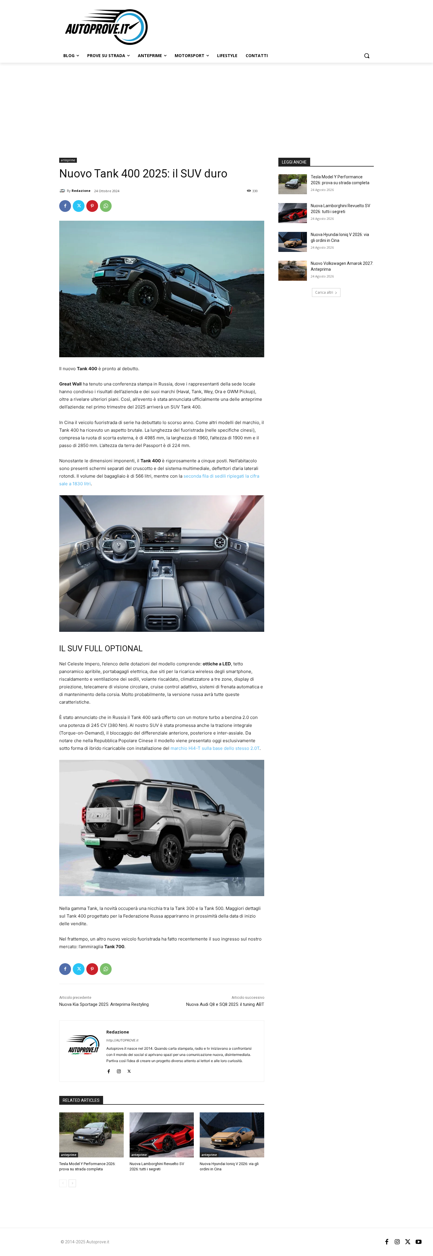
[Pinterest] (92, 206)
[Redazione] (63, 191)
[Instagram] (119, 1070)
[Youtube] (419, 1242)
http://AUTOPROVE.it (122, 1040)
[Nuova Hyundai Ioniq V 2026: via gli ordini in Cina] (232, 1134)
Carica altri (324, 292)
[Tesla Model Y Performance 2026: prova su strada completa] (91, 1134)
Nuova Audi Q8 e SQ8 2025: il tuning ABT (225, 1004)
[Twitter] (79, 206)
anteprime (68, 160)
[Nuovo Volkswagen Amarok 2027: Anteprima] (292, 271)
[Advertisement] (216, 107)
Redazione (81, 190)
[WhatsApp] (106, 206)
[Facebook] (65, 206)
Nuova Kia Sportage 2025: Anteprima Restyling (104, 1004)
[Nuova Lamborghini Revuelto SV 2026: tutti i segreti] (162, 1134)
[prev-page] (63, 1183)
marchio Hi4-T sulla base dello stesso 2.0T (215, 748)
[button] (367, 56)
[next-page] (72, 1183)
